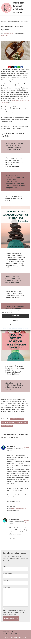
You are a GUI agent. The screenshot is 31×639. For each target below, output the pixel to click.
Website (5, 580)
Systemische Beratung (8, 422)
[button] (9, 67)
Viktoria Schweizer (8, 33)
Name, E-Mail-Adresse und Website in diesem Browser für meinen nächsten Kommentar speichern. (14, 612)
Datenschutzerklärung (17, 328)
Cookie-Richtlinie (7, 328)
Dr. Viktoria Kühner (14, 519)
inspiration (14, 418)
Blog (9, 21)
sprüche (21, 418)
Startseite (3, 21)
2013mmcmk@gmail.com (18, 508)
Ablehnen (15, 320)
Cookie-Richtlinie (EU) (8, 632)
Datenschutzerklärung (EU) (9, 634)
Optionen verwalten (15, 325)
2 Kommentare (5, 35)
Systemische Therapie (21, 422)
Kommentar (7, 587)
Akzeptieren (15, 315)
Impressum (25, 328)
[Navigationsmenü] (29, 7)
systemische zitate (7, 425)
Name (5, 566)
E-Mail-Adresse (8, 573)
